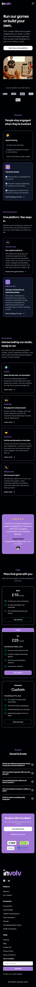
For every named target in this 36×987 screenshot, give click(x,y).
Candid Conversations (11, 914)
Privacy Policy (8, 951)
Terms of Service (9, 955)
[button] (32, 3)
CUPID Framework (9, 929)
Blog (4, 943)
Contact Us (7, 947)
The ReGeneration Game (12, 925)
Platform (6, 891)
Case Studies (8, 910)
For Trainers (7, 895)
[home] (6, 3)
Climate (6, 921)
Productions (7, 906)
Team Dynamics (9, 917)
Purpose (6, 940)
